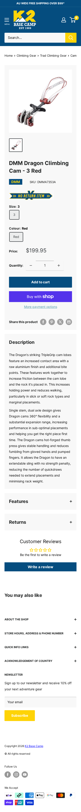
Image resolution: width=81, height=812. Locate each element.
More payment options (40, 307)
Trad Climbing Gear (53, 55)
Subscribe (19, 715)
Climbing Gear (26, 55)
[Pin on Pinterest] (52, 322)
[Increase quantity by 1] (58, 265)
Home (8, 55)
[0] (73, 20)
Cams (74, 55)
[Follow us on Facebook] (7, 774)
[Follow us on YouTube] (25, 774)
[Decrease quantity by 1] (31, 265)
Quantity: (16, 265)
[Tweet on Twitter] (60, 322)
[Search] (70, 38)
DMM (15, 182)
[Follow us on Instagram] (16, 774)
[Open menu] (6, 20)
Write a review (40, 567)
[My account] (63, 19)
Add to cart (40, 282)
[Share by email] (69, 322)
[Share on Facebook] (43, 322)
